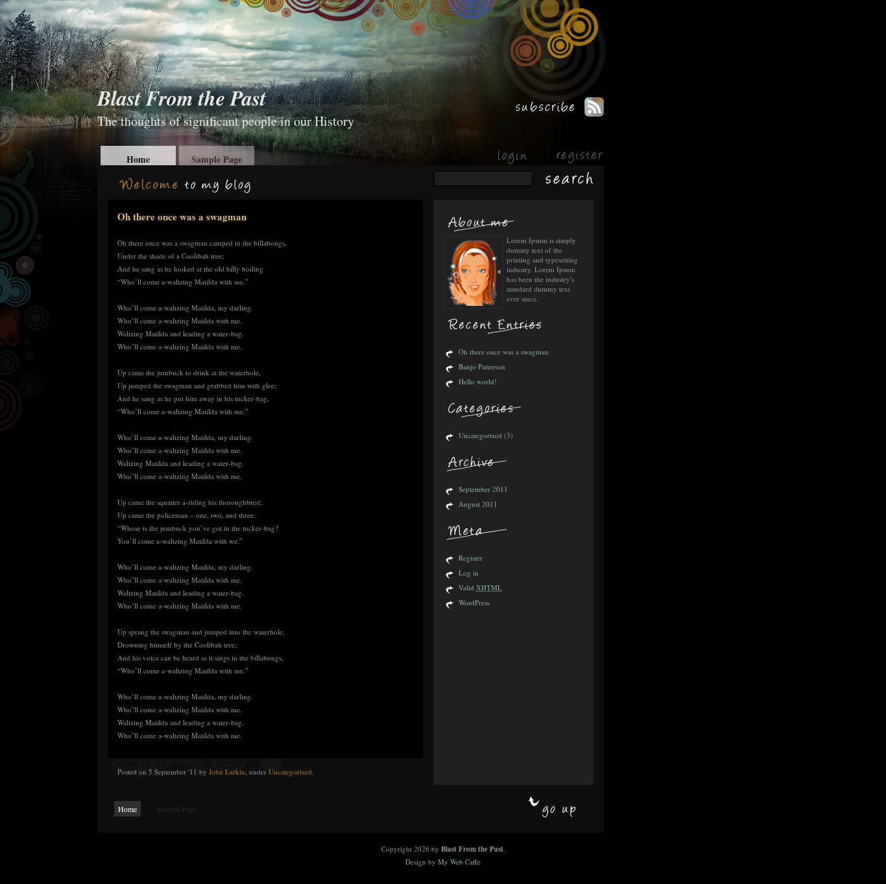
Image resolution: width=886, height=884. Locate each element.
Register (471, 558)
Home (138, 158)
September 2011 (483, 489)
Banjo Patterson (482, 366)
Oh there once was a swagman (181, 216)
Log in (469, 572)
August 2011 (478, 504)
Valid (480, 587)
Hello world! (478, 381)
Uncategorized (290, 771)
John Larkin (227, 771)
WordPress (474, 602)
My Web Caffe (459, 862)
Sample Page (216, 158)
